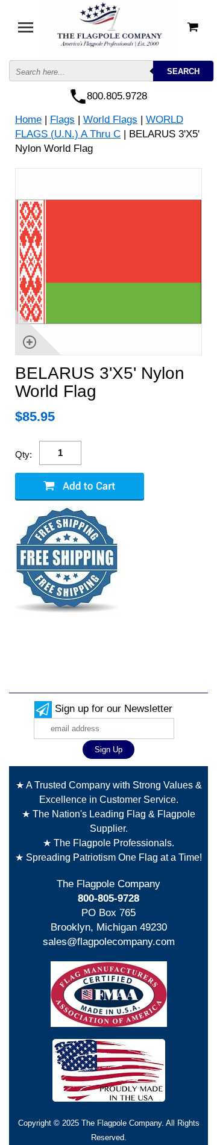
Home (28, 119)
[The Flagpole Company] (108, 26)
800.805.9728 (117, 96)
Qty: (23, 454)
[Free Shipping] (66, 560)
